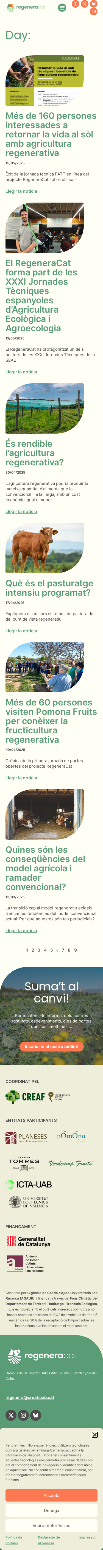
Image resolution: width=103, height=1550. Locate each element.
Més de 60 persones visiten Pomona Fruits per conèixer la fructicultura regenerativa (51, 721)
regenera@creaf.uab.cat (29, 1397)
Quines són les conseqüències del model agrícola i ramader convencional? (45, 868)
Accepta (51, 1495)
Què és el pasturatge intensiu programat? (49, 588)
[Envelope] (94, 11)
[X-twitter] (84, 4)
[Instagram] (75, 4)
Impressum (88, 1537)
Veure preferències (51, 1525)
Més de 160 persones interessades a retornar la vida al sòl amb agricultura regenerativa (51, 134)
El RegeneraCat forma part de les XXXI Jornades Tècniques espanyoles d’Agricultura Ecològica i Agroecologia (41, 295)
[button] (95, 1434)
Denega (51, 1510)
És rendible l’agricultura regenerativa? (34, 453)
